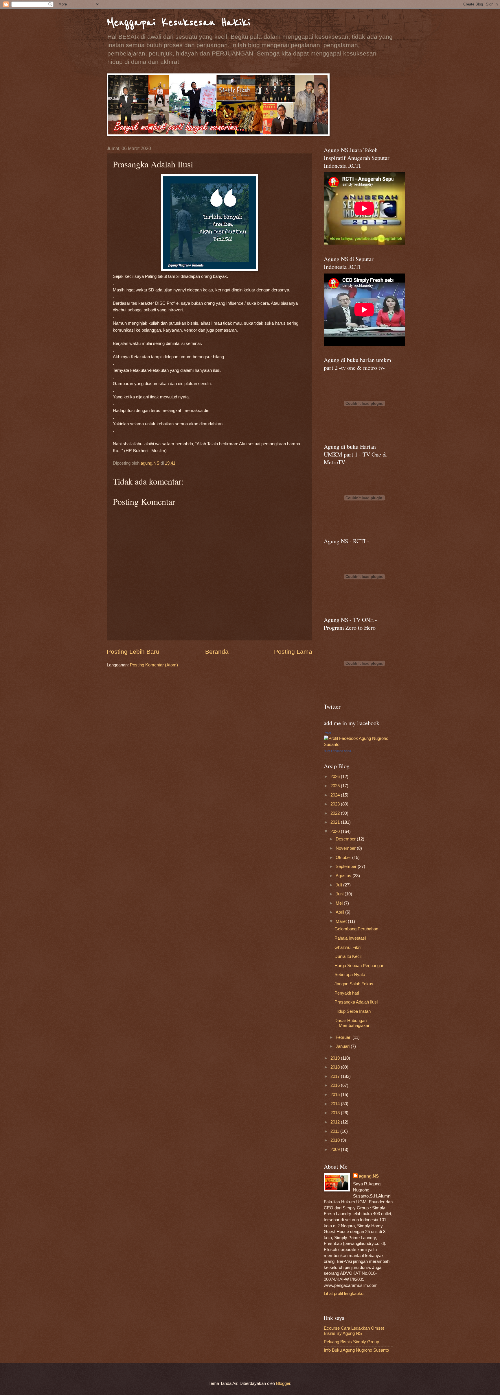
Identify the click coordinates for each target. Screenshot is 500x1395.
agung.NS (369, 1176)
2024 (335, 795)
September (347, 866)
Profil (327, 733)
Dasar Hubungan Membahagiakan (352, 1023)
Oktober (344, 857)
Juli (339, 885)
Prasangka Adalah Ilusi (356, 1002)
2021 (335, 822)
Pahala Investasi (350, 938)
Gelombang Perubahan (356, 929)
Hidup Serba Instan (352, 1011)
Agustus (344, 875)
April (340, 912)
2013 (335, 1113)
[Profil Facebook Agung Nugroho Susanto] (358, 744)
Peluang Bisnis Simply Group (351, 1341)
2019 (335, 1058)
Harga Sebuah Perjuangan (359, 965)
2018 (335, 1067)
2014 (335, 1104)
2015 (335, 1094)
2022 (335, 813)
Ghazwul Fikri (347, 947)
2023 (335, 804)
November (346, 848)
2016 (335, 1085)
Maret (342, 921)
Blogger (283, 1383)
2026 (335, 776)
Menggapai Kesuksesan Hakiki (178, 22)
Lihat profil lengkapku (343, 1293)
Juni (340, 894)
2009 (335, 1149)
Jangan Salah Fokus (353, 984)
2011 (335, 1131)
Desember (346, 839)
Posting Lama (293, 651)
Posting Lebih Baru (133, 651)
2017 (335, 1076)
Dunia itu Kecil (347, 956)
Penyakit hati (346, 993)
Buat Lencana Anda (337, 751)
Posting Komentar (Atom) (154, 665)
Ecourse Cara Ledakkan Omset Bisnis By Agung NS (354, 1331)
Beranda (217, 651)
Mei (340, 903)
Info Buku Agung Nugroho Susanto (356, 1350)
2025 (335, 786)
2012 (335, 1122)
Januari (343, 1046)
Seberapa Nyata (349, 974)
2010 (335, 1140)
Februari (344, 1037)
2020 (335, 831)
